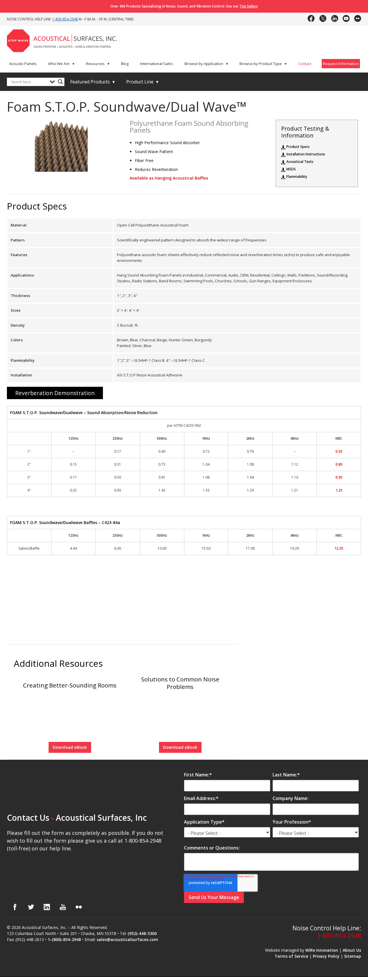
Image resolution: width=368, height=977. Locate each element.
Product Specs (298, 146)
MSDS (291, 169)
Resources (98, 63)
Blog (125, 63)
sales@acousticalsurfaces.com (127, 939)
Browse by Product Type (263, 63)
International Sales (156, 63)
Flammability (296, 176)
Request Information (341, 63)
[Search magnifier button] (60, 82)
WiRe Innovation (321, 950)
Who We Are (61, 63)
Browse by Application (206, 63)
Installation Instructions (305, 154)
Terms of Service (291, 956)
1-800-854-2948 (65, 19)
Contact (304, 63)
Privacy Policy (326, 956)
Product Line (142, 82)
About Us (352, 950)
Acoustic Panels (23, 63)
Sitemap (352, 956)
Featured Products (92, 82)
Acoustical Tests (299, 161)
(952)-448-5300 (142, 933)
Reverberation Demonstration (55, 393)
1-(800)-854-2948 (64, 939)
